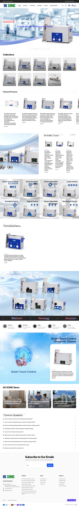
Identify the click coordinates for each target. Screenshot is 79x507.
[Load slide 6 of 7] (42, 49)
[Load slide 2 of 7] (35, 49)
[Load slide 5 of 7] (40, 49)
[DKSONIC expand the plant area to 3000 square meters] (64, 399)
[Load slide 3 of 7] (36, 49)
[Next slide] (46, 49)
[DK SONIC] (8, 477)
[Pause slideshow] (48, 49)
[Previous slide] (30, 49)
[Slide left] (72, 92)
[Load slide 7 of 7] (43, 49)
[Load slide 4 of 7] (38, 49)
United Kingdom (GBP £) (69, 1)
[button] (25, 5)
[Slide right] (75, 92)
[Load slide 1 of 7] (33, 49)
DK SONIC (69, 504)
